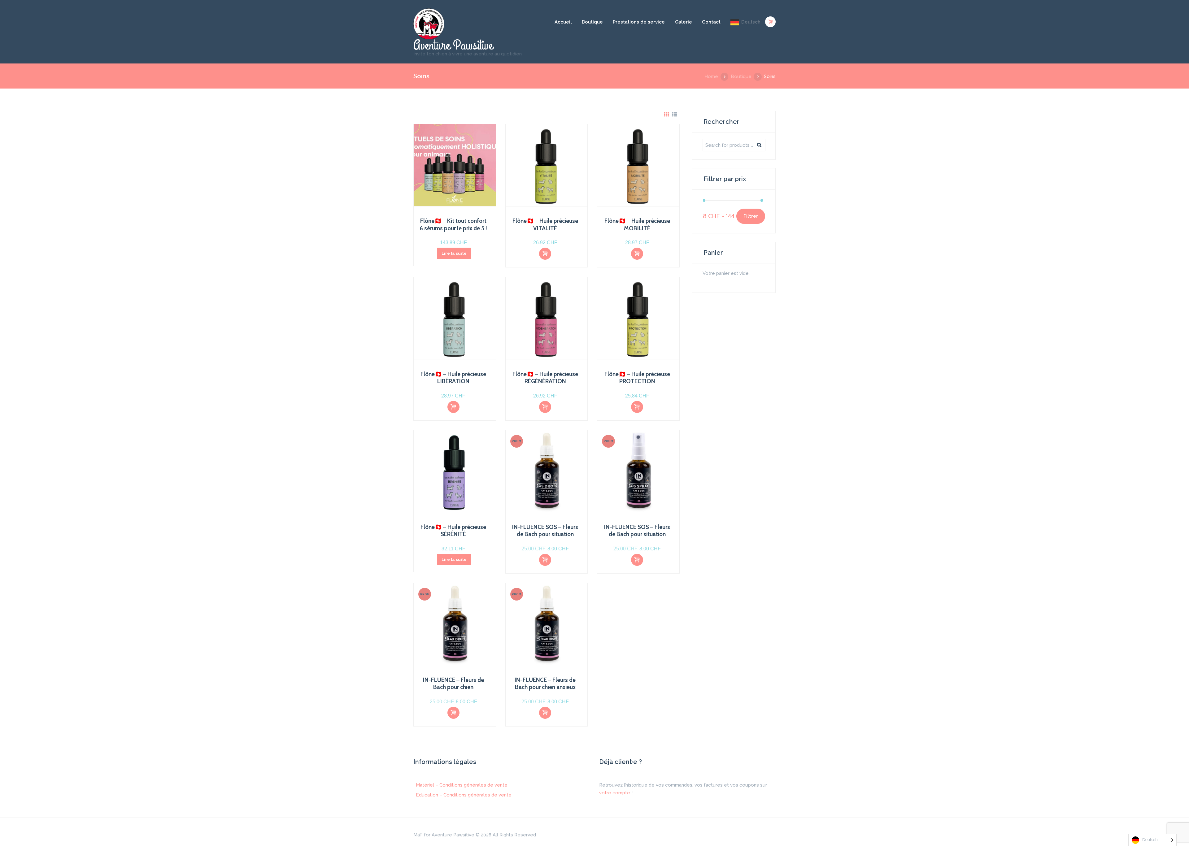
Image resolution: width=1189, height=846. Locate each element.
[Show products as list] (674, 114)
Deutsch (750, 22)
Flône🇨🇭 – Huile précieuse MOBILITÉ (637, 224)
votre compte (614, 793)
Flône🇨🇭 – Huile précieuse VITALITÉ (545, 224)
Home (711, 76)
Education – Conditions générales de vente (464, 795)
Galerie (683, 22)
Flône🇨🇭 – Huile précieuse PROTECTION (637, 378)
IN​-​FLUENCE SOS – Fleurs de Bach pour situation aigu (545, 534)
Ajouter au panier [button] (545, 254)
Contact (711, 22)
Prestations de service (639, 22)
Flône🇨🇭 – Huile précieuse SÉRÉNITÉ (453, 530)
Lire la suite (454, 253)
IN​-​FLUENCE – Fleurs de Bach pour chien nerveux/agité (453, 687)
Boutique (592, 22)
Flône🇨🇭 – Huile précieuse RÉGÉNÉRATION (545, 378)
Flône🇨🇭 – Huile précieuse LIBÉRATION (453, 378)
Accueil (563, 22)
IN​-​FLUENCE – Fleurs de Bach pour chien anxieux (545, 683)
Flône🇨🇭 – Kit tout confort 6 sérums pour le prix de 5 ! (453, 224)
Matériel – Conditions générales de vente (461, 785)
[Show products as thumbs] (666, 114)
